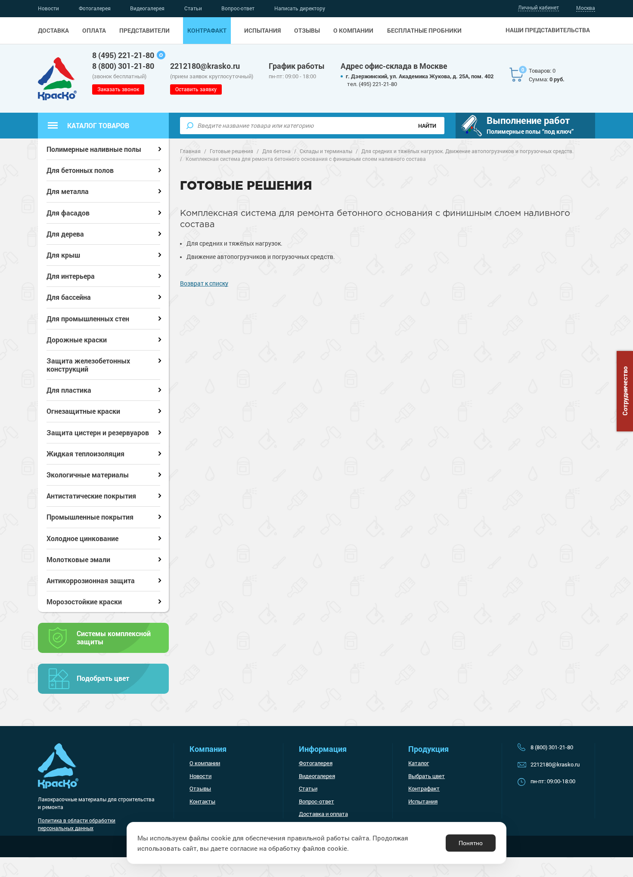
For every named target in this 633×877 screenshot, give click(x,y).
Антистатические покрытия (91, 495)
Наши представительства (548, 30)
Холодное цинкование (82, 538)
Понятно (471, 843)
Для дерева (65, 233)
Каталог (418, 763)
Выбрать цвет (426, 776)
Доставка (53, 31)
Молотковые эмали (78, 559)
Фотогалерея (95, 8)
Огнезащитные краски (83, 410)
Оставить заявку (196, 89)
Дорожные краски (77, 339)
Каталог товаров (98, 125)
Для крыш (63, 254)
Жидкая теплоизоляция (85, 453)
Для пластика (69, 389)
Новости (48, 8)
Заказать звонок (118, 89)
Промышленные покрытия (90, 516)
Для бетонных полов (80, 170)
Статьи (193, 8)
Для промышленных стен (88, 318)
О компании (353, 31)
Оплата (94, 31)
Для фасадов (68, 212)
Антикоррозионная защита (91, 580)
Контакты (202, 801)
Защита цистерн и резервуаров (98, 432)
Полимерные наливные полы (94, 149)
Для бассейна (69, 297)
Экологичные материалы (88, 474)
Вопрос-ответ (237, 8)
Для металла (68, 191)
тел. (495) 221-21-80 (372, 84)
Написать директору (299, 8)
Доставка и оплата (323, 814)
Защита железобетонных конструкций (88, 364)
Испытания (262, 31)
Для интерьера (71, 275)
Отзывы (307, 31)
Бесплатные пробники (424, 31)
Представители (144, 31)
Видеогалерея (147, 8)
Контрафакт (207, 31)
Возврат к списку (204, 283)
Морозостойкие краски (84, 601)
